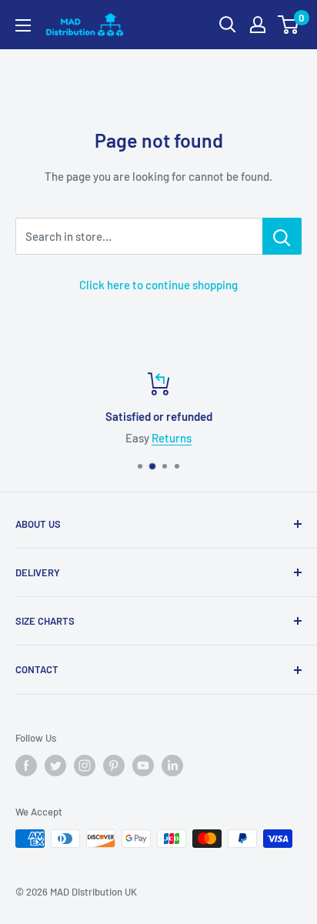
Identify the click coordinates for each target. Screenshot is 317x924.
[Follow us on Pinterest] (114, 765)
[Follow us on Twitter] (55, 765)
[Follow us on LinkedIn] (172, 765)
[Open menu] (23, 25)
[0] (289, 24)
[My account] (257, 24)
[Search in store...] (282, 236)
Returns (172, 438)
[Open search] (227, 24)
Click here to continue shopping (158, 285)
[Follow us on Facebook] (26, 765)
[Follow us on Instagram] (84, 765)
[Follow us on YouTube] (143, 765)
